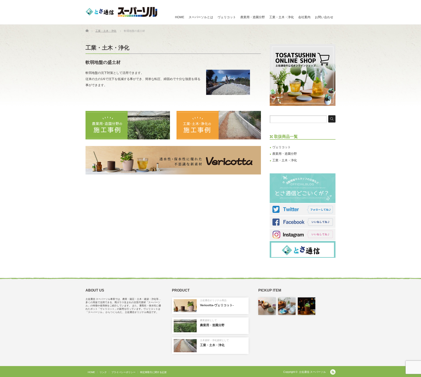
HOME (179, 17)
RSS (332, 372)
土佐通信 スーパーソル (312, 371)
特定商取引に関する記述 (153, 372)
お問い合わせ (324, 17)
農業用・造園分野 (252, 17)
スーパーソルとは (201, 17)
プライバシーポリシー (123, 372)
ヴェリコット (227, 17)
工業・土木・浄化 (281, 17)
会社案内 (304, 17)
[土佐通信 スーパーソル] (121, 12)
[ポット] (306, 306)
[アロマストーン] (267, 306)
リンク (103, 372)
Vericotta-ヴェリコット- (217, 305)
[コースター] (287, 306)
